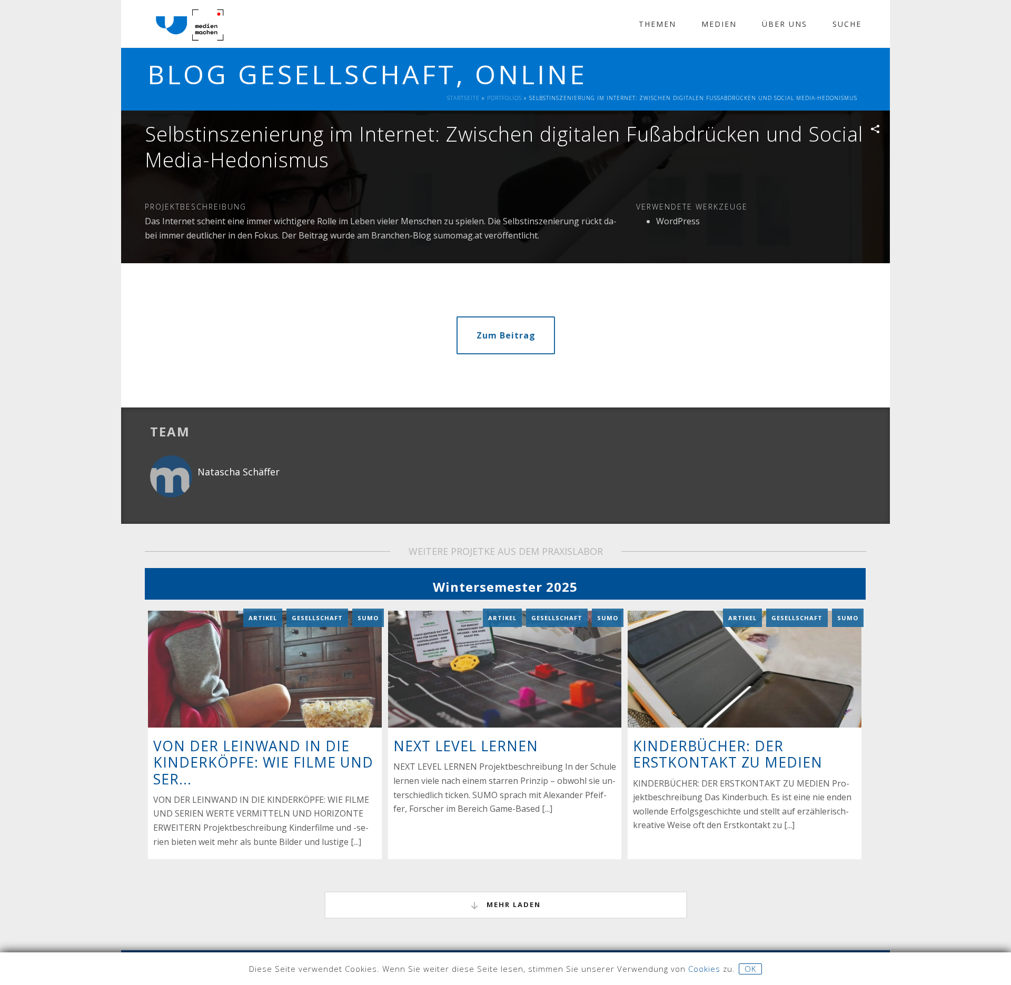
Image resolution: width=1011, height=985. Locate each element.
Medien (719, 24)
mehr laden (512, 904)
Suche (846, 24)
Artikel (263, 618)
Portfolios (504, 98)
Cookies (704, 968)
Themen (657, 24)
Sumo (368, 618)
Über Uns (784, 24)
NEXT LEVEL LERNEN (465, 746)
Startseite (463, 98)
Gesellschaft (317, 618)
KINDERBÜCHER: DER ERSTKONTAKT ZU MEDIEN (727, 754)
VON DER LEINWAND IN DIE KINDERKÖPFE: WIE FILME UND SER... (263, 762)
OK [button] (750, 968)
